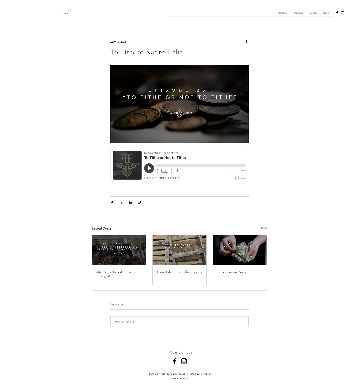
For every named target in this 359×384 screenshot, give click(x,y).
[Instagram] (184, 361)
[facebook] (337, 13)
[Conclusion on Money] (240, 250)
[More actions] (246, 41)
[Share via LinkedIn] (130, 202)
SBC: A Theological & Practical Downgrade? (116, 274)
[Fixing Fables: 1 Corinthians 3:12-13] (180, 250)
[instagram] (342, 13)
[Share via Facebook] (112, 202)
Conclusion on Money (232, 272)
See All (263, 228)
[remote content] (179, 165)
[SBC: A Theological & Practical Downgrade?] (119, 250)
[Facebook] (175, 361)
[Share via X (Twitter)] (121, 202)
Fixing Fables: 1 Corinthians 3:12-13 (179, 272)
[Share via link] (139, 202)
